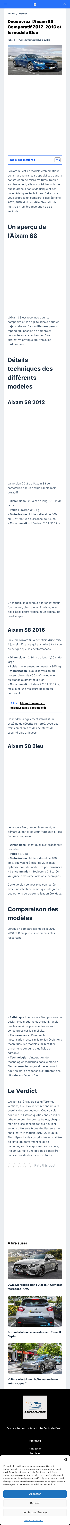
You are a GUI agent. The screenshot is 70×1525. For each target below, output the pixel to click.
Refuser (35, 1503)
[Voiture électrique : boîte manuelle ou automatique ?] (35, 1358)
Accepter (35, 1493)
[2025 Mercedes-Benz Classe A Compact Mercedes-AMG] (35, 1264)
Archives (34, 1453)
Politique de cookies (33, 1520)
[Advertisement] (35, 116)
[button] (65, 1459)
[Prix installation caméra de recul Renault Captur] (35, 1311)
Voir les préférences (35, 1512)
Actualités (35, 1449)
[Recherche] (65, 4)
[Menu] (5, 4)
